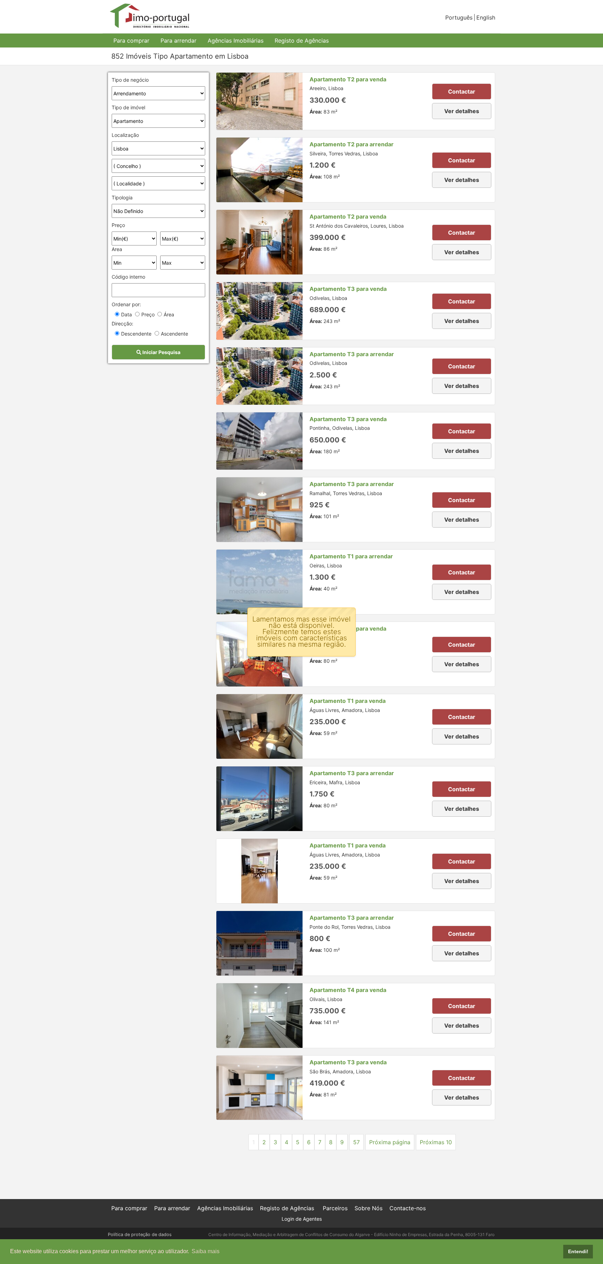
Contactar (461, 91)
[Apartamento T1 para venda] (259, 726)
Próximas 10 (436, 1142)
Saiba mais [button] (205, 1251)
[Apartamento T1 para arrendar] (259, 582)
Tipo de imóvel (128, 107)
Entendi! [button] (578, 1251)
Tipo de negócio (130, 80)
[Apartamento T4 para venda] (259, 1015)
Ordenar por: (126, 304)
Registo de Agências (302, 40)
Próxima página (389, 1142)
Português (458, 17)
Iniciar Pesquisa (160, 352)
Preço (118, 225)
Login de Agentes (302, 1219)
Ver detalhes (461, 111)
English (485, 17)
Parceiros (335, 1208)
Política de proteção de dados (140, 1234)
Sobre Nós (368, 1208)
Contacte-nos (407, 1208)
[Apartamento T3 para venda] (259, 310)
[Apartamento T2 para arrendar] (259, 170)
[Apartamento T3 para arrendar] (259, 376)
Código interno (128, 277)
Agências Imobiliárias (235, 40)
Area (117, 249)
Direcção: (122, 323)
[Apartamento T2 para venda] (259, 101)
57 (356, 1142)
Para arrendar (178, 40)
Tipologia (122, 197)
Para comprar (131, 40)
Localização (125, 135)
